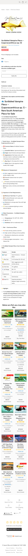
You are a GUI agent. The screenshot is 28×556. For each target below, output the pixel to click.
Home (3, 9)
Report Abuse (19, 552)
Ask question (16, 45)
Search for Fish (8, 502)
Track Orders (8, 507)
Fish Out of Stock (15, 9)
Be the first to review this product (14, 525)
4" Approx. (6, 61)
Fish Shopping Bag (19, 508)
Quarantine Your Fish (10, 552)
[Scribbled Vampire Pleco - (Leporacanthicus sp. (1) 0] (14, 24)
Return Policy (20, 550)
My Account (19, 502)
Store (7, 9)
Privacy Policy (19, 548)
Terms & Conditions (10, 548)
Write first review (15, 529)
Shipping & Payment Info (10, 550)
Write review (10, 45)
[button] (20, 2)
